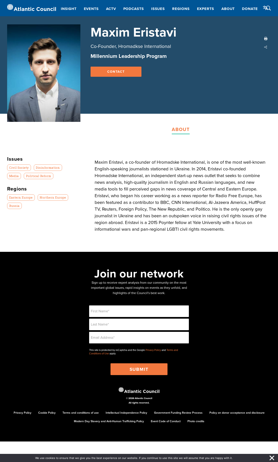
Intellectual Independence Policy (126, 413)
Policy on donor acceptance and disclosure (237, 413)
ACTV (111, 8)
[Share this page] (266, 47)
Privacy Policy (153, 350)
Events (91, 8)
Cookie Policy (47, 413)
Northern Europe (53, 197)
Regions (180, 8)
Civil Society (19, 168)
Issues (158, 8)
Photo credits (195, 421)
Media (14, 176)
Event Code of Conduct (166, 421)
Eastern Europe (21, 197)
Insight (68, 8)
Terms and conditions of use (80, 413)
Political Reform (38, 176)
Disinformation (48, 168)
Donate (250, 8)
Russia (14, 206)
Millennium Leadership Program (129, 56)
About (228, 8)
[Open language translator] (265, 8)
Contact (116, 71)
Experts (205, 8)
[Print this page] (266, 39)
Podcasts (133, 8)
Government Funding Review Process (178, 413)
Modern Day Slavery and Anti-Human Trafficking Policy (109, 421)
